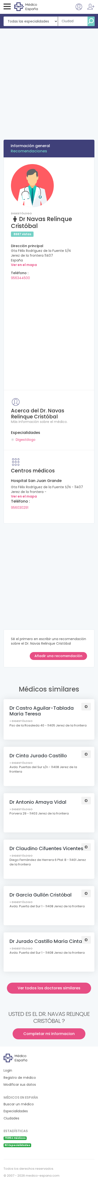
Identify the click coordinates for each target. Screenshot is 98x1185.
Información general (30, 146)
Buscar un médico (19, 1104)
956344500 (20, 278)
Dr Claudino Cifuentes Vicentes (46, 848)
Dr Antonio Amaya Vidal (38, 802)
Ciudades (11, 1118)
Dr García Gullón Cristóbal (41, 895)
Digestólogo (25, 439)
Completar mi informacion (49, 1033)
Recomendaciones (29, 151)
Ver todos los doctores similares (49, 988)
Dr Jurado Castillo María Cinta (46, 941)
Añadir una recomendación (58, 655)
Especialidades (16, 1111)
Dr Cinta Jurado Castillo (38, 755)
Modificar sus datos (20, 1084)
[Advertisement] (49, 80)
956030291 (19, 507)
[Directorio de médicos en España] (33, 6)
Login (8, 1070)
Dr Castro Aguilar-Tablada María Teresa (42, 711)
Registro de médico (20, 1077)
